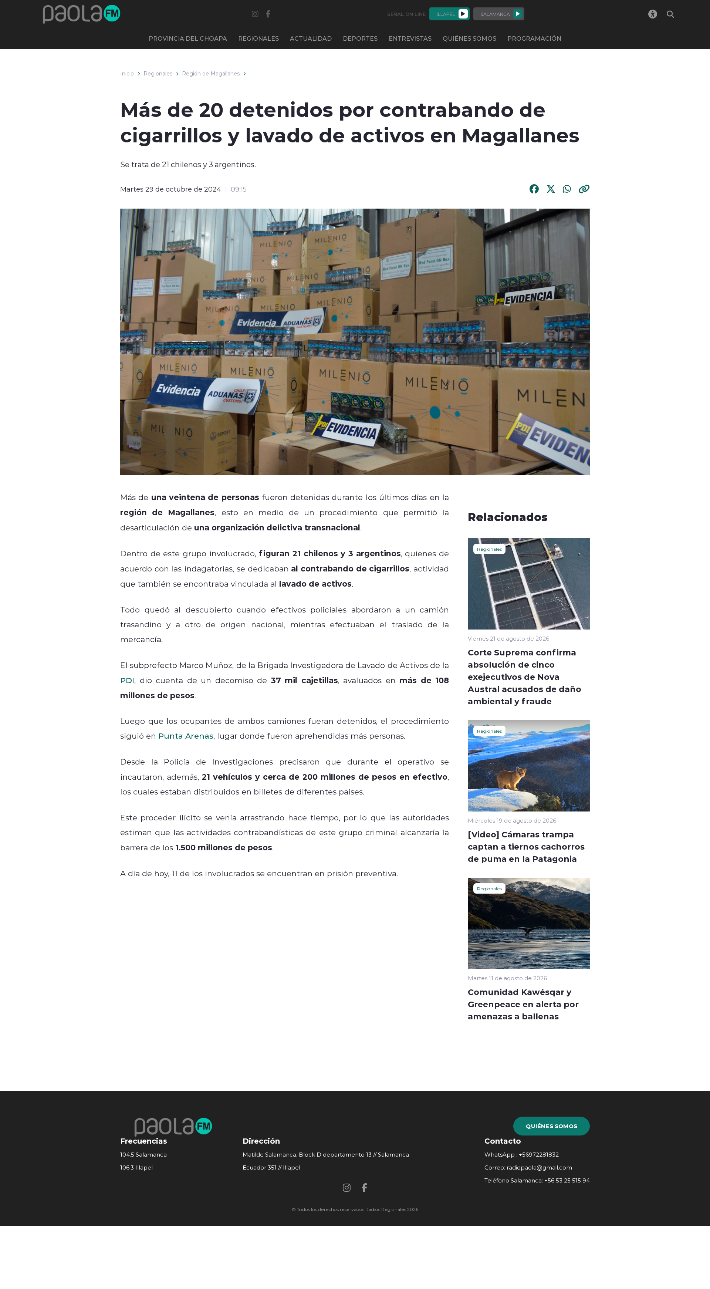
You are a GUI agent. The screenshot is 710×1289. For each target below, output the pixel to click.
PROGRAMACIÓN (534, 38)
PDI (127, 680)
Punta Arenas (185, 735)
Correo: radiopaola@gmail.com (528, 1167)
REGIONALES (258, 38)
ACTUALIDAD (311, 38)
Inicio (127, 73)
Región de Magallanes (211, 73)
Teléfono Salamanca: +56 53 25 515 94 (537, 1180)
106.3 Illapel (136, 1167)
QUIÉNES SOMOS (469, 38)
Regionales (157, 73)
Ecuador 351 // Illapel (271, 1167)
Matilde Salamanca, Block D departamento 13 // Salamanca (326, 1154)
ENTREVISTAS (410, 38)
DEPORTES (360, 38)
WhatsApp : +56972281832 (521, 1154)
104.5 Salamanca (143, 1154)
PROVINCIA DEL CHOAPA (188, 38)
